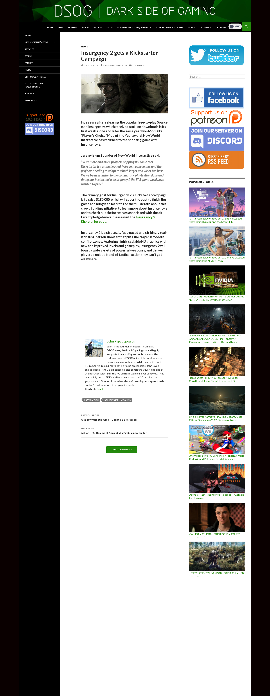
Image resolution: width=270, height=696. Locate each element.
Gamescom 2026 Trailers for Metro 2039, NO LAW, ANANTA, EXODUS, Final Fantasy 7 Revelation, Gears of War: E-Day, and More (215, 339)
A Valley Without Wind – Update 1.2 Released (109, 417)
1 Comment (138, 65)
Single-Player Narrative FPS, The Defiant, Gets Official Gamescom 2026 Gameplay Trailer (215, 418)
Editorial (30, 93)
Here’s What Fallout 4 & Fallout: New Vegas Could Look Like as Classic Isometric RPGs (214, 379)
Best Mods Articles (35, 77)
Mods (110, 27)
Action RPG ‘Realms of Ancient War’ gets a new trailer (114, 430)
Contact (206, 27)
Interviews (31, 100)
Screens (72, 27)
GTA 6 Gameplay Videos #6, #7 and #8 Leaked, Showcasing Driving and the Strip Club (215, 220)
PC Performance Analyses (169, 27)
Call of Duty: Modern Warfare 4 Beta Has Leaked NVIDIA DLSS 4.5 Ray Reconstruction (216, 298)
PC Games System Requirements (134, 27)
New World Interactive (117, 400)
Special (29, 56)
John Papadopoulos (115, 65)
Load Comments (122, 449)
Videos (85, 27)
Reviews (192, 27)
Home (50, 27)
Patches (97, 27)
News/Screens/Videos (36, 42)
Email (99, 388)
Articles (29, 49)
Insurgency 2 (91, 400)
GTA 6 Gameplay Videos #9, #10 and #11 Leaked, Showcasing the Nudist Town (217, 259)
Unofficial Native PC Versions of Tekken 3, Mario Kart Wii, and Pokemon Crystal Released (216, 457)
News (60, 27)
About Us (221, 27)
